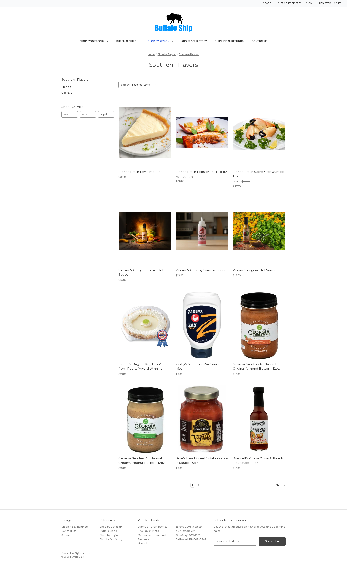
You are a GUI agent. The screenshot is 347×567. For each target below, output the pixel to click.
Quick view (144, 125)
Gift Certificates (290, 3)
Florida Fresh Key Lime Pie (139, 172)
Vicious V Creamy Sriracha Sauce (201, 270)
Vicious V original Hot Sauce (254, 270)
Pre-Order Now (202, 139)
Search (268, 3)
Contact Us (259, 41)
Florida (66, 87)
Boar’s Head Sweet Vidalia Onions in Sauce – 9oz (202, 460)
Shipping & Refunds (229, 41)
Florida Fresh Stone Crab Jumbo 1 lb (258, 174)
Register (324, 3)
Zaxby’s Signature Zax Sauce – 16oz (199, 366)
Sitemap (66, 535)
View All (142, 543)
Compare (143, 132)
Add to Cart (144, 139)
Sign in (311, 3)
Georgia (66, 92)
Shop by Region (158, 41)
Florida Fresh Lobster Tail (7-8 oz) (202, 172)
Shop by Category (92, 41)
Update (106, 114)
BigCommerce (82, 553)
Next (279, 485)
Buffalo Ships (126, 41)
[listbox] (145, 85)
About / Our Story (194, 41)
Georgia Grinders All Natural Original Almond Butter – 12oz (256, 366)
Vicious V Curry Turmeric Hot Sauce (140, 272)
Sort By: (125, 84)
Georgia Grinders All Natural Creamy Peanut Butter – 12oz (141, 460)
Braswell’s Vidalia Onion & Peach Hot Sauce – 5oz (258, 460)
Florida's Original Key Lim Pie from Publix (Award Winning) (141, 366)
